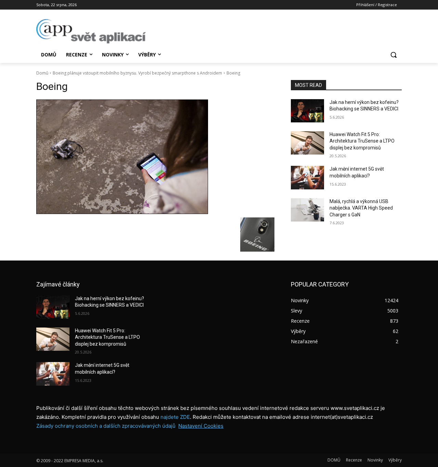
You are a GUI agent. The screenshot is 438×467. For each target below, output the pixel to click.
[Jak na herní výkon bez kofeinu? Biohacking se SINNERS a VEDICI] (307, 110)
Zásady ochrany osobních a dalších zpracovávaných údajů (106, 426)
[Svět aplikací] (91, 31)
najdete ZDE (175, 417)
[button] (393, 54)
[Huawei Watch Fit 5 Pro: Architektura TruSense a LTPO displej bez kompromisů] (307, 143)
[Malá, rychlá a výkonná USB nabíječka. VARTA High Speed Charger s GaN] (307, 210)
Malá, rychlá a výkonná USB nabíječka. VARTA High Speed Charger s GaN (361, 208)
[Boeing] (155, 156)
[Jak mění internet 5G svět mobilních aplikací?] (307, 177)
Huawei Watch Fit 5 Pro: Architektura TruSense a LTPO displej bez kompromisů (362, 141)
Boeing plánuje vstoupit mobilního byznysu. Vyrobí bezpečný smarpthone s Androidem (137, 73)
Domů (42, 73)
